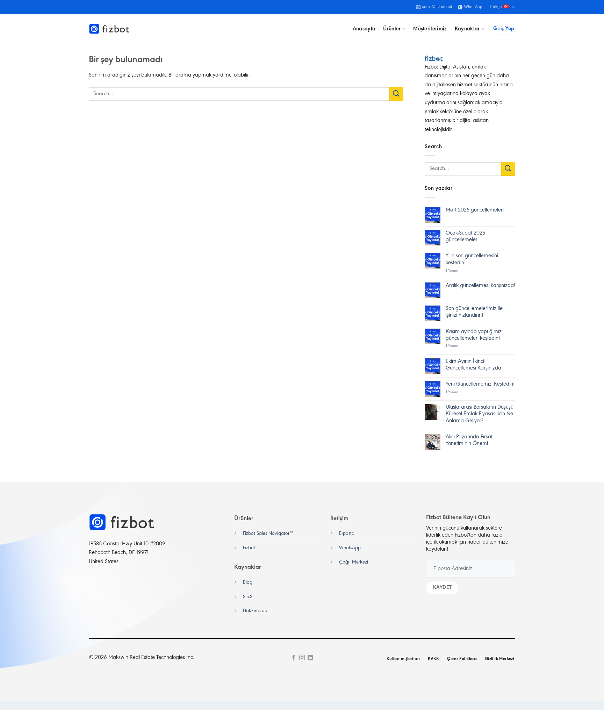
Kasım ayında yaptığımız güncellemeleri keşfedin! (474, 335)
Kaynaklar (467, 29)
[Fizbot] (110, 29)
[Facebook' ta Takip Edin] (293, 658)
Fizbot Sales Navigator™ (268, 533)
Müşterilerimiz (430, 29)
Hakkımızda (255, 611)
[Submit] (396, 94)
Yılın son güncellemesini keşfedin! (472, 259)
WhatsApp (350, 548)
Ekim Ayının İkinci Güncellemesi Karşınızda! (474, 365)
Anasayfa (364, 29)
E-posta (346, 533)
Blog (247, 582)
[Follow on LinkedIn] (310, 658)
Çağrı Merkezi (353, 562)
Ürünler (392, 29)
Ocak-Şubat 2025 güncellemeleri (465, 236)
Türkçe (495, 7)
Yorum (452, 271)
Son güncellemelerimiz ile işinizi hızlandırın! (474, 312)
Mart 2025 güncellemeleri (475, 210)
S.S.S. (248, 597)
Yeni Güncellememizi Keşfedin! (480, 384)
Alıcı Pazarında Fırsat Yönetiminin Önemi (469, 440)
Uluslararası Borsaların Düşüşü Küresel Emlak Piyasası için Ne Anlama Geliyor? (479, 413)
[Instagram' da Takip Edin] (302, 658)
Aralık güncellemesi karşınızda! (480, 285)
